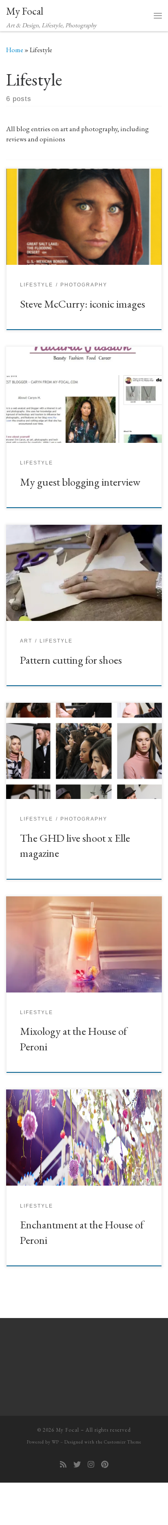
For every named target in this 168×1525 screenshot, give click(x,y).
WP (55, 1442)
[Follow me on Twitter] (77, 1464)
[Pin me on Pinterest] (104, 1464)
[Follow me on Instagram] (91, 1464)
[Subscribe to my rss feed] (63, 1464)
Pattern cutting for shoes (71, 660)
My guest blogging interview (80, 482)
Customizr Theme (122, 1442)
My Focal (67, 1429)
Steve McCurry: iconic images (82, 304)
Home (14, 50)
